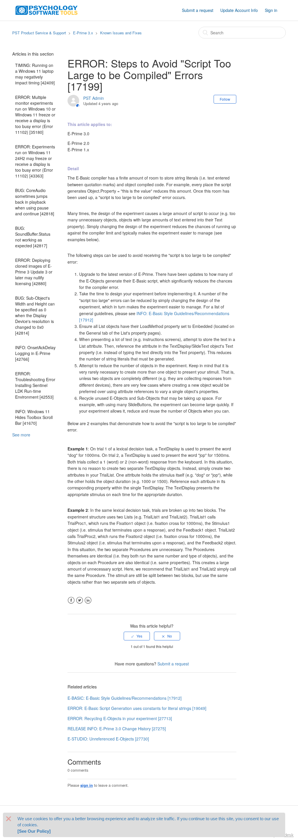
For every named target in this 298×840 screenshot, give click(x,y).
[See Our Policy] (34, 831)
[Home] (46, 10)
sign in (86, 785)
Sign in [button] (271, 10)
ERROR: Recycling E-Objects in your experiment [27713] (120, 718)
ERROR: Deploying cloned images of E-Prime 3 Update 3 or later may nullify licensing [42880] (33, 271)
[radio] (137, 636)
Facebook (71, 600)
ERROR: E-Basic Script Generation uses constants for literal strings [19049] (137, 708)
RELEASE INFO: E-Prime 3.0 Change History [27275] (117, 728)
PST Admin (93, 98)
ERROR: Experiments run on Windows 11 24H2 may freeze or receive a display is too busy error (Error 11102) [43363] (35, 161)
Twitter (79, 600)
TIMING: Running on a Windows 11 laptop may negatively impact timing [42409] (35, 74)
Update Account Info (239, 10)
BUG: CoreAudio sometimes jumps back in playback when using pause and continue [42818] (34, 201)
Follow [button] (225, 99)
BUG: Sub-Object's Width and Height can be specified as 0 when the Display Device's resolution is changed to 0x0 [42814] (35, 315)
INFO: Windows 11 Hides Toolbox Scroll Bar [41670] (34, 417)
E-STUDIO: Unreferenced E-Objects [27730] (108, 739)
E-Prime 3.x (83, 32)
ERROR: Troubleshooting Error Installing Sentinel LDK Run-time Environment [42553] (35, 385)
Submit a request (197, 10)
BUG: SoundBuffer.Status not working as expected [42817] (32, 236)
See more (21, 435)
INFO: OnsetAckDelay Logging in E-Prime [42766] (35, 353)
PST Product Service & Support (39, 32)
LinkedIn (88, 600)
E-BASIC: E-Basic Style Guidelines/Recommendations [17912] (125, 698)
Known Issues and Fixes (121, 32)
